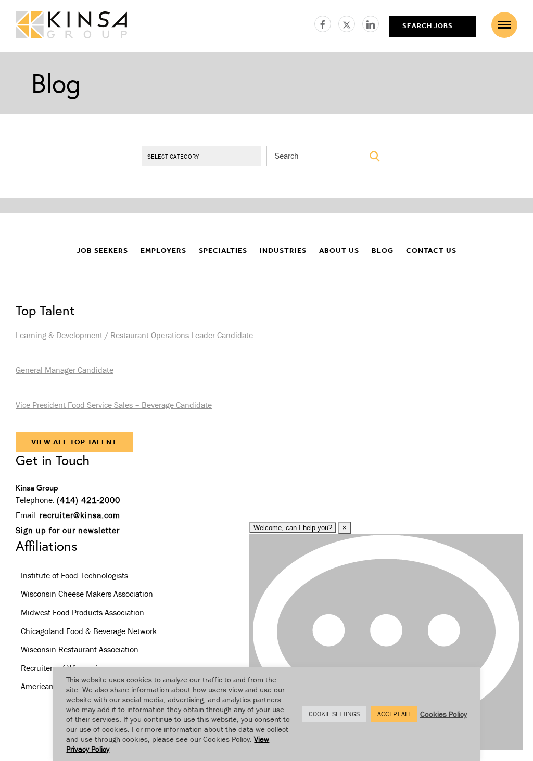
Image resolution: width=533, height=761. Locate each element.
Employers (163, 250)
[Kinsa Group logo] (72, 26)
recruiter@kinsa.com (80, 515)
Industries (283, 250)
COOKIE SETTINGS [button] (334, 714)
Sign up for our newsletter (68, 530)
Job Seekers (102, 250)
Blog (383, 250)
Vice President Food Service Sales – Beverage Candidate (114, 404)
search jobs (427, 26)
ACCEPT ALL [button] (394, 714)
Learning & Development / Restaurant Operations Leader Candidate (134, 335)
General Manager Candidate (64, 370)
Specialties (223, 250)
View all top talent (74, 441)
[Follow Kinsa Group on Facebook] (326, 22)
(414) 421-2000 (88, 500)
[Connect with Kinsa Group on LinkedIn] (370, 22)
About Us (339, 250)
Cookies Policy (443, 714)
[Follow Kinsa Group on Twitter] (350, 22)
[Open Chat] (386, 642)
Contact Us (431, 250)
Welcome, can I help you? (292, 528)
